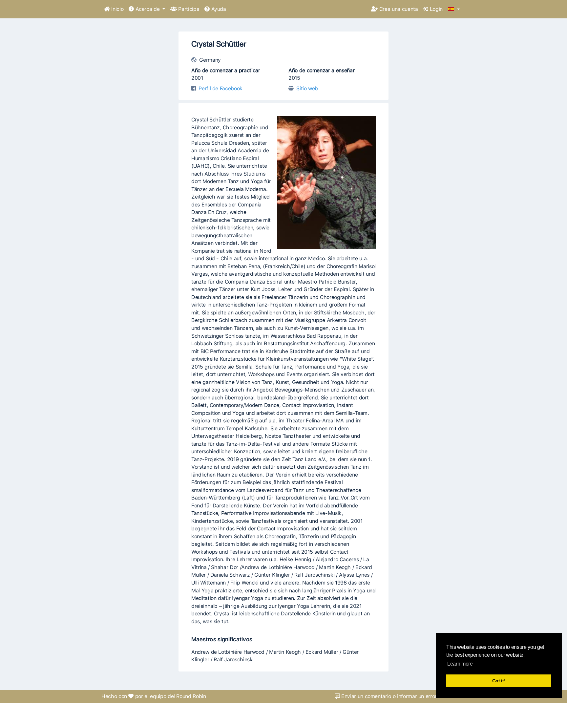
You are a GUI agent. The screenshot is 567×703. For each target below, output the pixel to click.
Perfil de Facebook (220, 88)
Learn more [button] (459, 664)
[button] (454, 9)
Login (435, 9)
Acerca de (147, 9)
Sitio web (307, 88)
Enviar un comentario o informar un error (388, 696)
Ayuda (218, 9)
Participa (188, 9)
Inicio (117, 9)
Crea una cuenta (398, 9)
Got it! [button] (499, 680)
